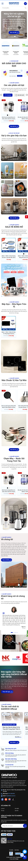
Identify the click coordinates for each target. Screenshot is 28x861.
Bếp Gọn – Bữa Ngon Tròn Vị (14, 305)
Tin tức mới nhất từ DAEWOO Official (10, 707)
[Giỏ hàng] (25, 3)
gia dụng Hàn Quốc (7, 724)
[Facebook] (2, 799)
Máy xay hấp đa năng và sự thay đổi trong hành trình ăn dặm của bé (11, 728)
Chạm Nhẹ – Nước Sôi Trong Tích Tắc (14, 459)
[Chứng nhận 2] (18, 853)
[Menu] (2, 3)
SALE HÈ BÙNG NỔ (14, 227)
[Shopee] (6, 799)
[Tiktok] (13, 799)
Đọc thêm (17, 736)
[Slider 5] (14, 25)
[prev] (1, 95)
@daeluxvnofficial (5, 696)
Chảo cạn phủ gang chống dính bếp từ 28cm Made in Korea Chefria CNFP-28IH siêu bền (8, 407)
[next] (27, 95)
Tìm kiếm (11, 850)
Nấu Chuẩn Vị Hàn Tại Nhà (14, 380)
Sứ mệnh (17, 808)
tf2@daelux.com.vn (10, 795)
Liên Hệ (16, 810)
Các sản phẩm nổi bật (14, 85)
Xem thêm (13, 742)
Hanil (14, 724)
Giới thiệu (16, 850)
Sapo (17, 859)
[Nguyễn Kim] (6, 658)
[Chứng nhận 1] (11, 853)
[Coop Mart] (17, 658)
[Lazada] (9, 799)
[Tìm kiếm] (25, 8)
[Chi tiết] (21, 70)
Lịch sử (2, 808)
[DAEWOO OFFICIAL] (9, 776)
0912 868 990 (11, 793)
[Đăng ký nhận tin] (25, 826)
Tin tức (2, 810)
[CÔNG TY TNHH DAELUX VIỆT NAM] (14, 4)
